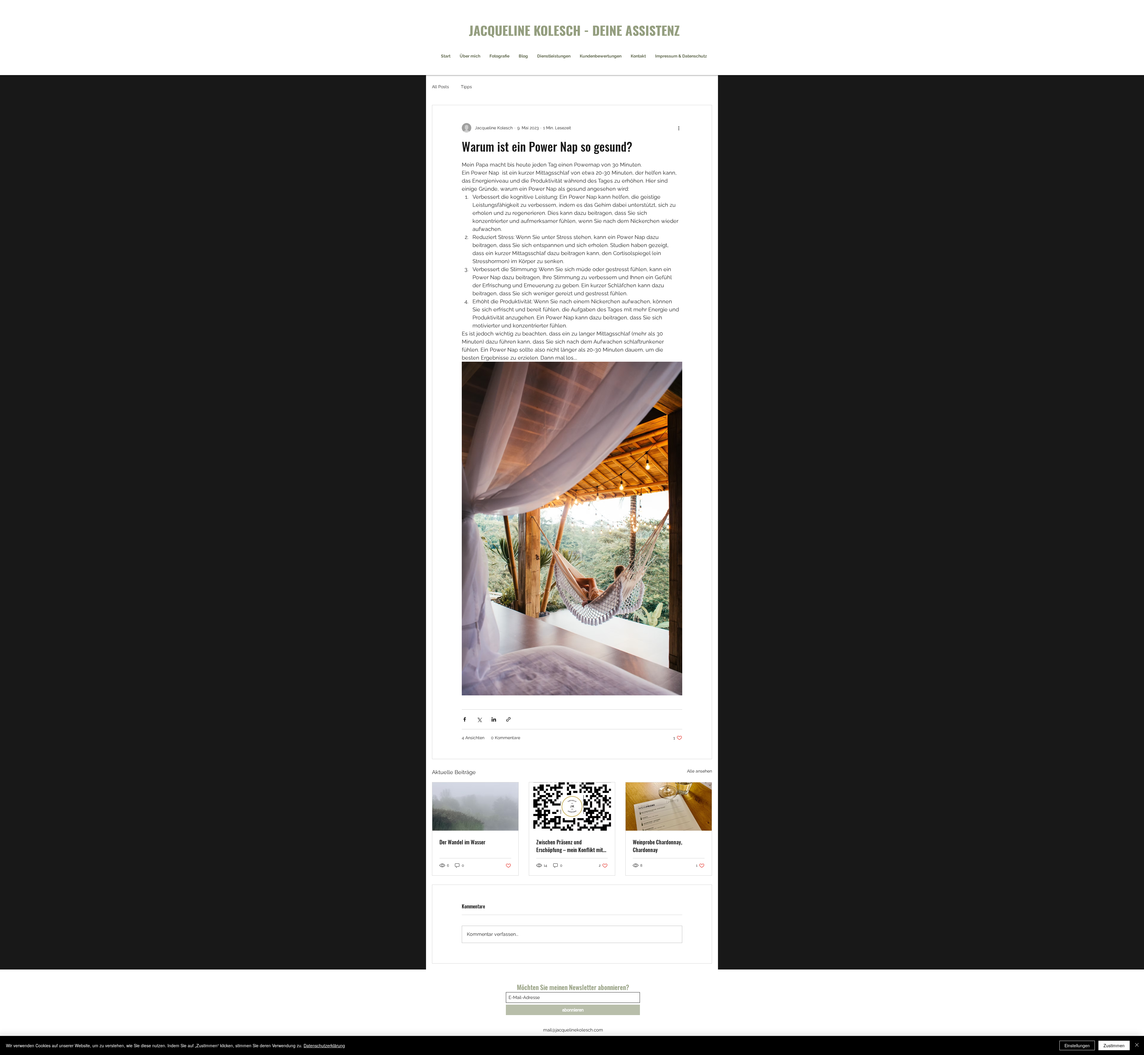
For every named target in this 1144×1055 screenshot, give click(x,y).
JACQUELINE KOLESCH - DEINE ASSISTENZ (574, 30)
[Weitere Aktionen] (678, 127)
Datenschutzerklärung (324, 1045)
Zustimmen (1114, 1045)
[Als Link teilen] (508, 719)
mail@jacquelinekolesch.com (573, 1030)
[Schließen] (1136, 1045)
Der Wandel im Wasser (462, 842)
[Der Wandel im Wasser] (475, 806)
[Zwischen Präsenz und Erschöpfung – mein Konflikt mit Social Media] (572, 806)
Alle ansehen (699, 771)
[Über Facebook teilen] (464, 719)
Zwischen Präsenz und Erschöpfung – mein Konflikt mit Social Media (569, 846)
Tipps (466, 86)
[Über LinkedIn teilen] (494, 719)
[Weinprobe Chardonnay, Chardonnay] (669, 806)
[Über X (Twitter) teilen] (479, 719)
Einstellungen (1077, 1045)
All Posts (440, 86)
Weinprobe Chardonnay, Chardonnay (657, 846)
